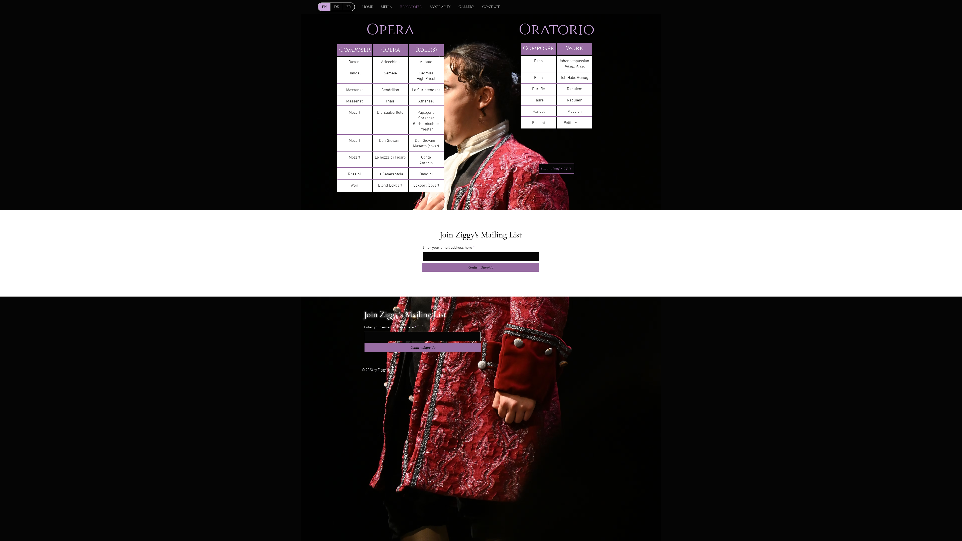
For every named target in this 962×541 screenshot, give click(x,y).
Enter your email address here (447, 248)
